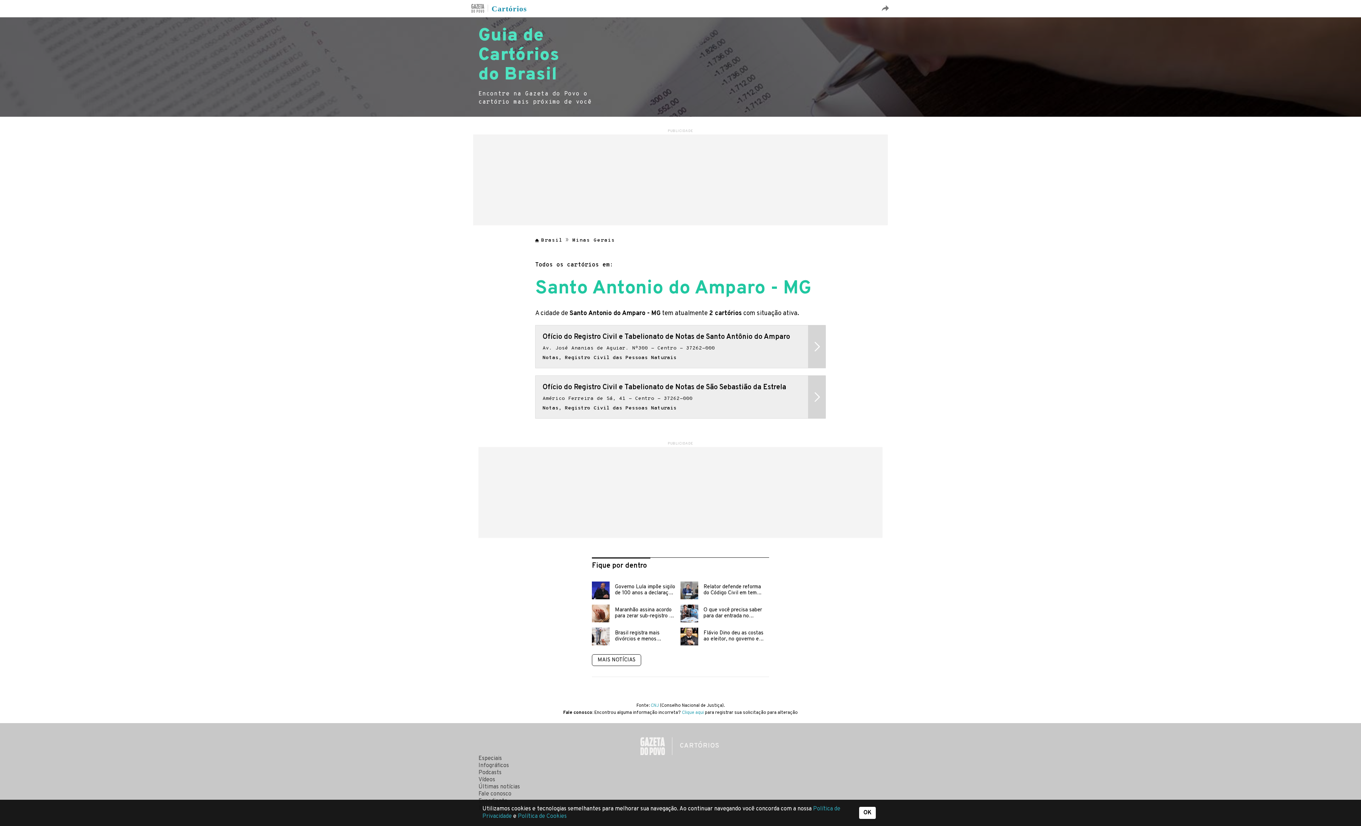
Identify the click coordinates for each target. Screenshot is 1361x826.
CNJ (655, 706)
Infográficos (493, 765)
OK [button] (867, 812)
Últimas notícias (499, 787)
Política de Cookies (542, 816)
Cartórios (509, 9)
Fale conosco (494, 794)
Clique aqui (693, 713)
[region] (680, 178)
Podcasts (490, 772)
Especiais (490, 758)
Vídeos (486, 779)
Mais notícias (616, 660)
